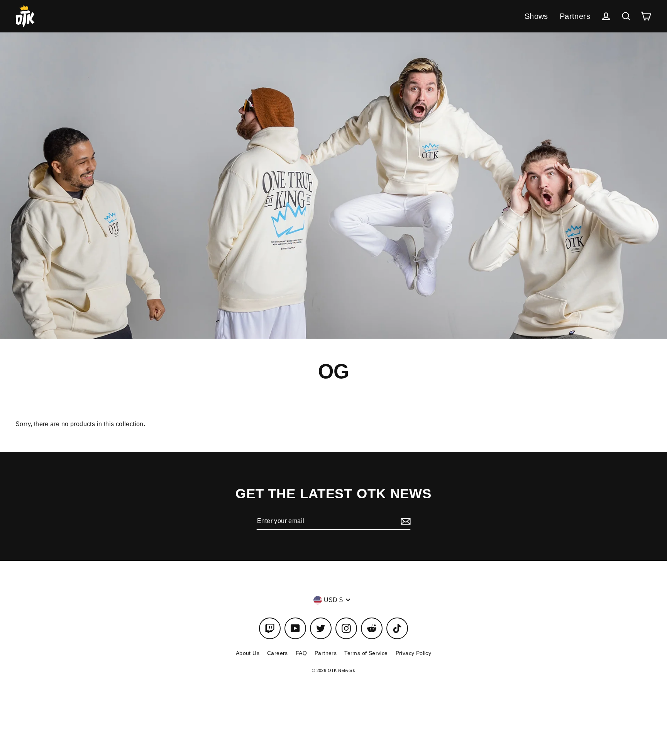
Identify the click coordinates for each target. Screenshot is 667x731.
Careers (277, 653)
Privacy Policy (414, 653)
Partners (575, 16)
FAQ (301, 653)
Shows (536, 16)
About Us (247, 653)
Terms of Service (366, 653)
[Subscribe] (404, 521)
